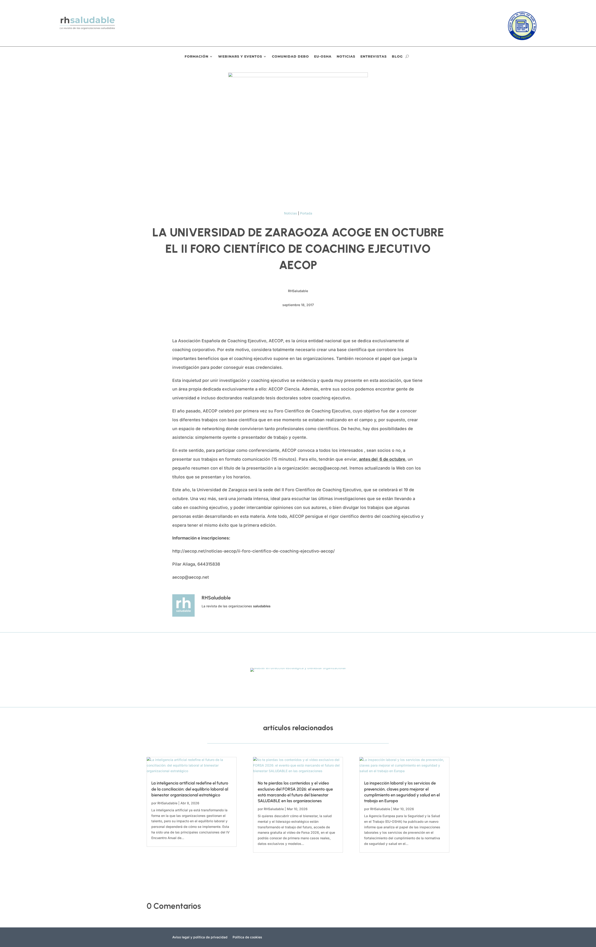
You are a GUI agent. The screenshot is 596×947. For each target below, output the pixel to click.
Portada (306, 213)
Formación (196, 57)
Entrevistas (373, 57)
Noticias (346, 57)
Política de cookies (247, 937)
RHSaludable (167, 803)
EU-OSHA (323, 57)
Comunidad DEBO (290, 57)
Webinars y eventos (240, 57)
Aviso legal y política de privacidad (199, 937)
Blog (397, 57)
